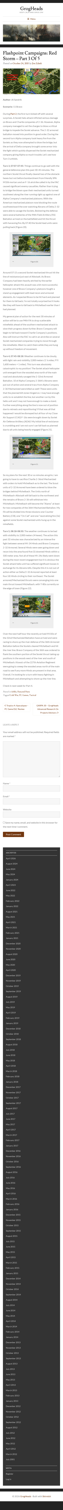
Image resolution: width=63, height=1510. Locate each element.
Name (6, 783)
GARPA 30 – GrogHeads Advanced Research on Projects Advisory (47, 709)
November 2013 (13, 1347)
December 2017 (13, 1087)
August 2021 (11, 911)
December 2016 (13, 1151)
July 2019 (10, 1002)
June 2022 (10, 890)
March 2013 (11, 1390)
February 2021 (12, 933)
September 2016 (13, 1167)
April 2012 (11, 1448)
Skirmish (46, 1496)
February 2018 (12, 1076)
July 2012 (10, 1433)
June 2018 (10, 1055)
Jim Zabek (37, 63)
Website (7, 809)
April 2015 (11, 1257)
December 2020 (13, 943)
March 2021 (11, 927)
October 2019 (12, 986)
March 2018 (11, 1071)
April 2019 (11, 1012)
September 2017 (13, 1103)
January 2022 (12, 906)
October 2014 (12, 1289)
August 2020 (11, 954)
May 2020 (10, 965)
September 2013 (13, 1358)
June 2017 (10, 1119)
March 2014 (11, 1326)
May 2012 (10, 1443)
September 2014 (13, 1294)
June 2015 (10, 1246)
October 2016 (12, 1161)
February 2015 (12, 1268)
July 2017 (10, 1113)
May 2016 (10, 1188)
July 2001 (10, 1459)
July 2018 (10, 1050)
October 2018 (12, 1034)
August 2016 (11, 1172)
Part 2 (13, 113)
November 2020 (13, 949)
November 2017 (13, 1092)
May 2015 (10, 1252)
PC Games (23, 695)
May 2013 (10, 1379)
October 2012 (12, 1417)
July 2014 (10, 1305)
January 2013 (12, 1401)
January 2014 (12, 1337)
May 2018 (10, 1060)
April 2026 (11, 858)
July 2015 (10, 1241)
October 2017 (12, 1097)
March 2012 (11, 1454)
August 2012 (11, 1427)
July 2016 (10, 1177)
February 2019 (12, 1018)
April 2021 (11, 922)
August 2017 (11, 1108)
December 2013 (13, 1342)
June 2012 (10, 1438)
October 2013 (12, 1353)
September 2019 (13, 991)
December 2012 (13, 1406)
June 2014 (10, 1310)
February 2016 (12, 1204)
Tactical (32, 695)
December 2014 (13, 1278)
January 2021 (12, 938)
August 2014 (11, 1300)
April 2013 (11, 1385)
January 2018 (12, 1082)
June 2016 (10, 1183)
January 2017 (12, 1145)
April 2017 (11, 1129)
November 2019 (13, 980)
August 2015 (11, 1236)
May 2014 (10, 1316)
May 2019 (10, 1007)
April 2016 (11, 1193)
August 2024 (11, 863)
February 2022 (12, 901)
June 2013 (10, 1374)
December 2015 (13, 1214)
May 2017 (10, 1124)
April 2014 (11, 1321)
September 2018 (13, 1039)
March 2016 (11, 1199)
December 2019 (13, 975)
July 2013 (10, 1369)
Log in (8, 1479)
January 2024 (12, 879)
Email (6, 796)
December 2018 (13, 1028)
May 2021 (10, 917)
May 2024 (10, 874)
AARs (14, 691)
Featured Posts (23, 691)
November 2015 (13, 1220)
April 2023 (11, 885)
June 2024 (10, 869)
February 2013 (12, 1395)
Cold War (14, 695)
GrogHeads (31, 9)
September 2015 (13, 1230)
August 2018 (11, 1044)
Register (9, 1474)
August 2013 (11, 1363)
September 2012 (13, 1422)
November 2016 (13, 1156)
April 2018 (11, 1066)
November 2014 (13, 1284)
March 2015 (11, 1262)
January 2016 (12, 1209)
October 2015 (12, 1225)
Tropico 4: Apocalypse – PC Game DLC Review (16, 707)
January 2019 (12, 1023)
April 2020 (11, 970)
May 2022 (10, 895)
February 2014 (12, 1331)
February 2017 (12, 1140)
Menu (33, 19)
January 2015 (12, 1273)
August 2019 (11, 996)
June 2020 (10, 959)
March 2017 (11, 1135)
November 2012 (13, 1411)
